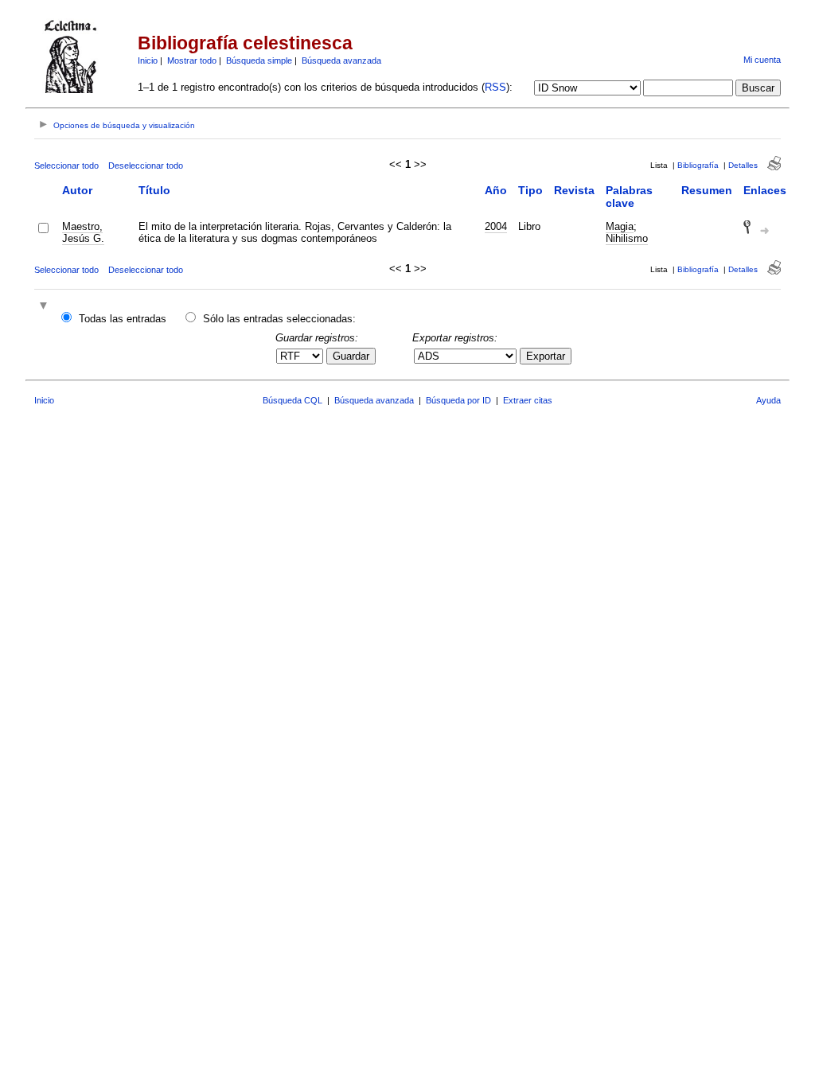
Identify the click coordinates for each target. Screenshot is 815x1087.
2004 (496, 226)
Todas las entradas (122, 319)
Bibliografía (698, 165)
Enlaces (764, 190)
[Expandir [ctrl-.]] (45, 306)
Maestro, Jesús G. (83, 232)
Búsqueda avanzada (341, 60)
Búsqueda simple (259, 60)
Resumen (706, 190)
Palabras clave (629, 196)
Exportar (545, 356)
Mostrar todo (191, 60)
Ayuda (768, 400)
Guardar (351, 356)
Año (496, 190)
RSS (495, 87)
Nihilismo (627, 238)
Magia (620, 226)
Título (154, 190)
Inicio (148, 60)
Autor (77, 190)
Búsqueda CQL (292, 400)
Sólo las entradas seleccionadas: (279, 319)
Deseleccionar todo (145, 165)
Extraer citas (527, 400)
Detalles (743, 165)
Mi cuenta (762, 59)
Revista (574, 190)
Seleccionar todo (66, 165)
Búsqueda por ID (458, 400)
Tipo (530, 190)
